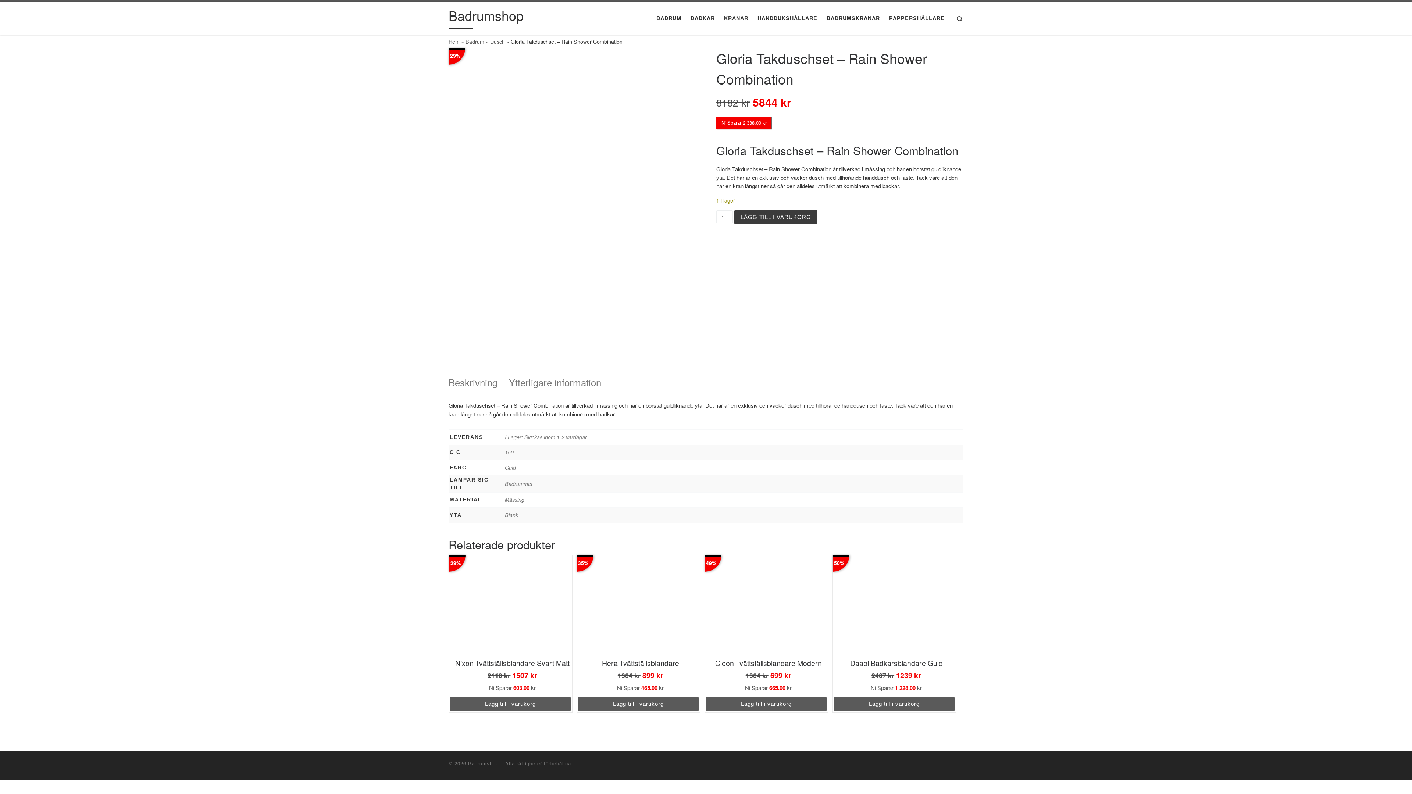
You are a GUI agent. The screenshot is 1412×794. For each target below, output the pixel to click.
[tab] (473, 382)
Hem (454, 41)
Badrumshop (483, 763)
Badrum (475, 41)
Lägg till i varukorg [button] (510, 704)
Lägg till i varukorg (776, 217)
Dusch (497, 41)
